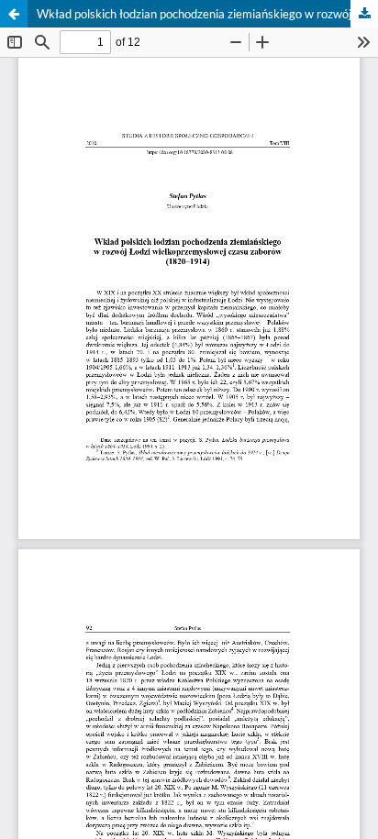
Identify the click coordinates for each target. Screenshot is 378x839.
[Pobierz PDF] (364, 14)
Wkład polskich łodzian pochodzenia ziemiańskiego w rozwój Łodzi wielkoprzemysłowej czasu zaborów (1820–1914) (207, 13)
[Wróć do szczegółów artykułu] (14, 14)
